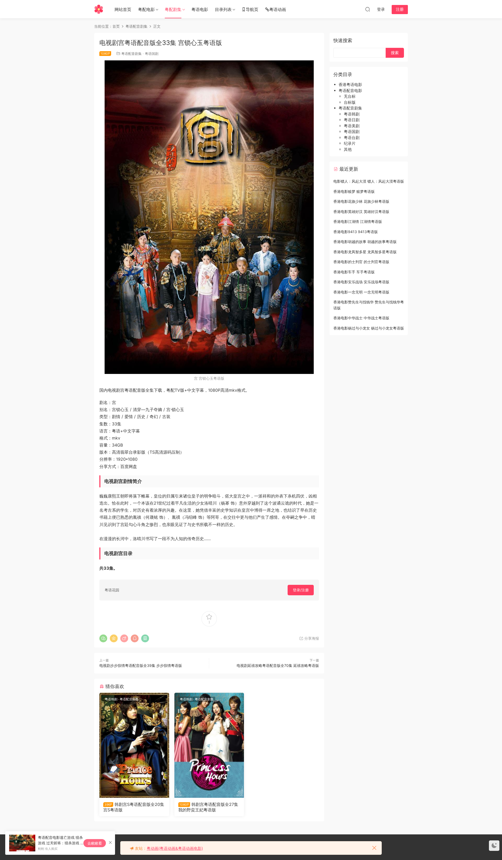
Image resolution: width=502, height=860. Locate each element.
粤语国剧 (151, 53)
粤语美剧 (352, 125)
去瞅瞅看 (94, 843)
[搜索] (367, 9)
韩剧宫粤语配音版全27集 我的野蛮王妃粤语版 (208, 807)
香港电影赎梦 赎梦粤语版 (354, 191)
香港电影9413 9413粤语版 (355, 231)
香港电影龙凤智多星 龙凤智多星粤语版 (365, 252)
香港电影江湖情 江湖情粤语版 (357, 221)
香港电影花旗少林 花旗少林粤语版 (361, 201)
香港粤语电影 (350, 84)
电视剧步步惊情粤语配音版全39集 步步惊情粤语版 (140, 665)
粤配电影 (146, 9)
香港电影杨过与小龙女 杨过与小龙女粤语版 (368, 328)
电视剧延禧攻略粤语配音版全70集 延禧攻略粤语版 (278, 665)
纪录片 (350, 143)
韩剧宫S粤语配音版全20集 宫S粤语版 (133, 807)
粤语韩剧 (111, 699)
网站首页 (123, 9)
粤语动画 (277, 9)
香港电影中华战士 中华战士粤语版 (361, 318)
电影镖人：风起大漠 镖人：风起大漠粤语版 (368, 181)
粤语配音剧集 (131, 53)
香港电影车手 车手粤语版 (354, 272)
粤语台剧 (352, 137)
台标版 (350, 102)
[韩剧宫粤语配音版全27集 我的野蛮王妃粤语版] (209, 745)
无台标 (350, 96)
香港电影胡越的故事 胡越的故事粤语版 (365, 241)
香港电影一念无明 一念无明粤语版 (361, 292)
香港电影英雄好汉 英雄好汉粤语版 (361, 211)
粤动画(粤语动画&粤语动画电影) (175, 848)
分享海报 (311, 638)
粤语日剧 (352, 119)
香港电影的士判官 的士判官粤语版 (361, 261)
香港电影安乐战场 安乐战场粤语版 (361, 282)
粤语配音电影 (350, 90)
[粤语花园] (98, 9)
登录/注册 (301, 590)
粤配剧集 (173, 9)
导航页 (252, 9)
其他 (348, 149)
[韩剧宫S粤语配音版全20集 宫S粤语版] (134, 745)
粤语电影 (199, 9)
